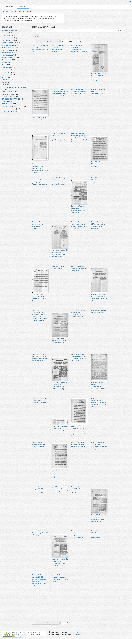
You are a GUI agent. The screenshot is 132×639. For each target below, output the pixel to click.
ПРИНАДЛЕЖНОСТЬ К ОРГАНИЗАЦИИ (15, 87)
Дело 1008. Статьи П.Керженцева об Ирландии (97, 164)
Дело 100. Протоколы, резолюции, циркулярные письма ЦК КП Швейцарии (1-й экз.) (59, 138)
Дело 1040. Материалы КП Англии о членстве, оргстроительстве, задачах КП (99, 225)
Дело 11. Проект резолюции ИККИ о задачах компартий (38, 444)
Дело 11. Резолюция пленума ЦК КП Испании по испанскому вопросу (99, 445)
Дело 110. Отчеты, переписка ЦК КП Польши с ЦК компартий (60, 489)
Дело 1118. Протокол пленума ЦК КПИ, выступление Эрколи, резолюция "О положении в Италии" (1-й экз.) (39, 580)
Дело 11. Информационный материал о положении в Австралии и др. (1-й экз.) (99, 402)
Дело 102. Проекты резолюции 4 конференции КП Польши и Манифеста (39, 181)
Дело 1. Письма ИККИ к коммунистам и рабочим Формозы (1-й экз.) (40, 48)
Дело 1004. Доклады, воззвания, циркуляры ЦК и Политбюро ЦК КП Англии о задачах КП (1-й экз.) (79, 138)
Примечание (6, 60)
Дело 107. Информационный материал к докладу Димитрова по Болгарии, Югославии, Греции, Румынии (39, 315)
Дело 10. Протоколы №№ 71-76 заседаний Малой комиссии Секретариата (98, 76)
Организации (6, 75)
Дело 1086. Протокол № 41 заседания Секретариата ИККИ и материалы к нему (60, 385)
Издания (5, 84)
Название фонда (8, 35)
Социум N (5, 80)
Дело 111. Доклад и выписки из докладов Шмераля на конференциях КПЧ (78, 534)
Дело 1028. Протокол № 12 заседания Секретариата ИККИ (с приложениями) (79, 209)
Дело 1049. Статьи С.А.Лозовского (58, 267)
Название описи (7, 38)
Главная (9, 6)
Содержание (6, 45)
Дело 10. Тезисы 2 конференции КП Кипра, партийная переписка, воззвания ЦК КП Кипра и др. (60, 93)
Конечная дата (7, 50)
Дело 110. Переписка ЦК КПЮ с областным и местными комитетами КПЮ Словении (79, 490)
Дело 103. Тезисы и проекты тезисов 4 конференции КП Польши (38, 225)
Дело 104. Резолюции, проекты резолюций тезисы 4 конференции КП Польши (79, 225)
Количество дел (7, 55)
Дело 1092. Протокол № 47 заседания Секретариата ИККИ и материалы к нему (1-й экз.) (60, 430)
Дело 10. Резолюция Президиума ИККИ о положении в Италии (39, 120)
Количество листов (8, 57)
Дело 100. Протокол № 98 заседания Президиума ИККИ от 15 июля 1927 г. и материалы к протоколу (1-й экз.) (40, 167)
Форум (4, 77)
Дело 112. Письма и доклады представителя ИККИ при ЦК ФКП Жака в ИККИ (60, 578)
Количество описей (8, 52)
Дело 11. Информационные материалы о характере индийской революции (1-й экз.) (79, 430)
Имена (4, 70)
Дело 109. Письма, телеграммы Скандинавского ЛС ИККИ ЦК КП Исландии (98, 385)
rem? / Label (6, 111)
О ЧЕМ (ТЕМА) (7, 96)
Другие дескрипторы (9, 109)
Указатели (23, 6)
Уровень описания (8, 30)
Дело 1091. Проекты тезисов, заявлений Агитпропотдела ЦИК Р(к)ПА (39, 401)
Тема (20, 11)
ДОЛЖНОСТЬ (6, 104)
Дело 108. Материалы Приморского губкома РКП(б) (98, 312)
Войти (129, 2)
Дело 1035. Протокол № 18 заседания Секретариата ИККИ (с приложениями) (60, 253)
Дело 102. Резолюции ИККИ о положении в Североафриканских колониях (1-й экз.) (59, 181)
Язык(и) (4, 62)
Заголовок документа (9, 43)
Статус (4, 82)
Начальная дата (7, 47)
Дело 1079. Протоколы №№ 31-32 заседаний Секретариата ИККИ (59, 340)
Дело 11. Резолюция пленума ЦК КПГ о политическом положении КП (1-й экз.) (40, 490)
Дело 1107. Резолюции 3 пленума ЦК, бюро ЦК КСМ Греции (40, 533)
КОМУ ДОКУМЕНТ (8, 94)
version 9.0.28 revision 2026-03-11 (36, 633)
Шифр (4, 33)
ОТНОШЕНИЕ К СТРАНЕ (10, 99)
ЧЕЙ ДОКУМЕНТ (7, 91)
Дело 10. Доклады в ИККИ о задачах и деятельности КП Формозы (58, 48)
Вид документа (7, 67)
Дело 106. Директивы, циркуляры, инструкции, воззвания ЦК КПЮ (79, 268)
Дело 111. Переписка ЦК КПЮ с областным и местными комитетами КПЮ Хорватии (99, 534)
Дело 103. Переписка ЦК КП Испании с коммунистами (98, 180)
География (5, 72)
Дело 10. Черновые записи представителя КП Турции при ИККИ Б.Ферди (78, 92)
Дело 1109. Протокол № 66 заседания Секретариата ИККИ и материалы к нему (60, 562)
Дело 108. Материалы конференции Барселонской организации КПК (78, 313)
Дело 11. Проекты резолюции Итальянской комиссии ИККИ (59, 474)
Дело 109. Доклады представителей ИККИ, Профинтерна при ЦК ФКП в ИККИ (79, 357)
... (51, 41)
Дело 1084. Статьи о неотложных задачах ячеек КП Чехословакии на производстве (40, 357)
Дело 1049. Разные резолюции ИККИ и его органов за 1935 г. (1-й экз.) (39, 297)
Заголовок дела (7, 40)
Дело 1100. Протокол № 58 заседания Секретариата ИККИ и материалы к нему (99, 518)
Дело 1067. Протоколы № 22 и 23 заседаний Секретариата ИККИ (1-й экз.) (99, 297)
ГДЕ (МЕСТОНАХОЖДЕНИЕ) (11, 106)
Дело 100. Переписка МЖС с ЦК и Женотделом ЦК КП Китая (98, 92)
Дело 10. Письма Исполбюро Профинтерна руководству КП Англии (79, 48)
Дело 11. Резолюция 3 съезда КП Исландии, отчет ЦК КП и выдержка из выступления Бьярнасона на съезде (79, 446)
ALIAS (4, 101)
